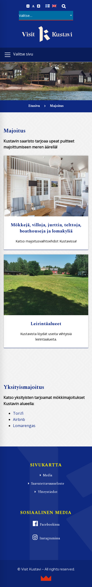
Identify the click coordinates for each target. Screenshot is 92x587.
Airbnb (19, 419)
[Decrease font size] (27, 6)
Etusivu (34, 105)
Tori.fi (18, 413)
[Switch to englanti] (54, 6)
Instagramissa (50, 538)
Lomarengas (24, 425)
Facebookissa (50, 524)
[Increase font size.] (38, 6)
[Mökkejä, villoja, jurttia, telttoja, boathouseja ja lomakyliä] (46, 186)
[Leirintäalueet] (46, 285)
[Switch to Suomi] (47, 6)
